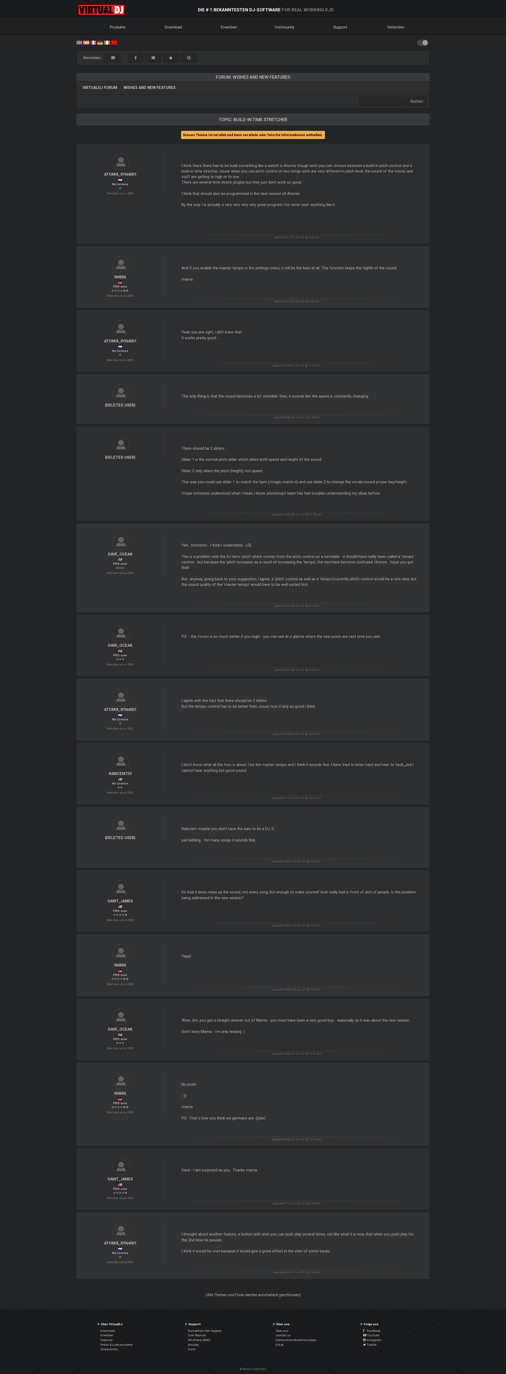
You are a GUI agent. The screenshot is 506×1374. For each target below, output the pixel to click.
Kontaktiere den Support (205, 1331)
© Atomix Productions (253, 1369)
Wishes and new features (150, 87)
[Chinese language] (114, 42)
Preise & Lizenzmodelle (116, 1345)
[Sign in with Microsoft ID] (153, 58)
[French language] (93, 42)
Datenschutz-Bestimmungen (296, 1340)
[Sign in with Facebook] (135, 58)
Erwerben (229, 27)
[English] (79, 42)
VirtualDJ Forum (99, 87)
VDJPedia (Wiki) (199, 1340)
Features (106, 1340)
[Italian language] (107, 42)
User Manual (197, 1335)
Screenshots (109, 1349)
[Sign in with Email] (113, 58)
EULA (280, 1345)
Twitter (371, 1345)
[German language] (100, 42)
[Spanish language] (86, 42)
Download (173, 27)
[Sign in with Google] (189, 58)
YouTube (372, 1335)
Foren (192, 1349)
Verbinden (395, 27)
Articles (193, 1345)
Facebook (372, 1331)
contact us (283, 1335)
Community (284, 27)
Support (340, 27)
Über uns (282, 1331)
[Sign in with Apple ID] (171, 58)
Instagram (373, 1340)
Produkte (117, 27)
